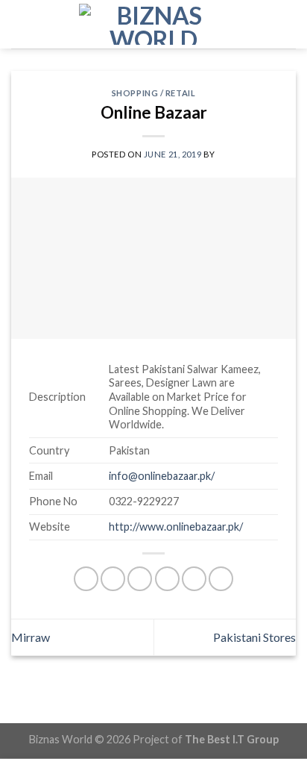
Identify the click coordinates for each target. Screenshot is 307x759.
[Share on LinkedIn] (221, 578)
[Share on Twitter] (139, 578)
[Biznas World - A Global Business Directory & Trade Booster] (153, 24)
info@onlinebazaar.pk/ (162, 475)
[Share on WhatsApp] (86, 578)
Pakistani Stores (254, 637)
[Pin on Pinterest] (194, 578)
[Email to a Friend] (167, 578)
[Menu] (20, 24)
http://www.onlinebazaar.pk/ (176, 526)
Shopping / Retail (154, 93)
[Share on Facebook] (113, 578)
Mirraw (30, 637)
